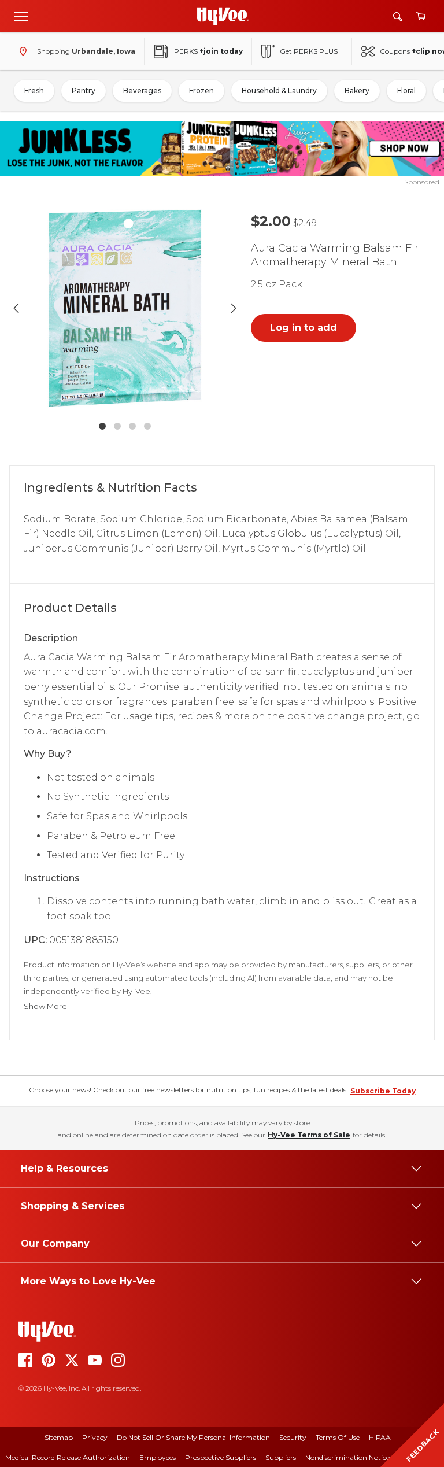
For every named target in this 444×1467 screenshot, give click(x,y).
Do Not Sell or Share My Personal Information (193, 1437)
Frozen (201, 90)
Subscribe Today (383, 1091)
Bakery (357, 90)
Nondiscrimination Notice (347, 1457)
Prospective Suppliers (220, 1457)
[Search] (397, 16)
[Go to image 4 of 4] (147, 426)
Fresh (34, 90)
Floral (406, 90)
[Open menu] (21, 16)
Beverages (142, 90)
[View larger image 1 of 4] (125, 308)
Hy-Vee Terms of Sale (309, 1134)
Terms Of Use (338, 1437)
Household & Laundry (279, 90)
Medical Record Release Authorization (67, 1457)
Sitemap (59, 1437)
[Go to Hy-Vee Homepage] (223, 16)
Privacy (95, 1437)
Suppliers (280, 1457)
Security (292, 1437)
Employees (157, 1457)
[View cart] (421, 16)
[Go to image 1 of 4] (102, 426)
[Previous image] (16, 308)
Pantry (83, 90)
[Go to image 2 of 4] (117, 426)
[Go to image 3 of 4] (132, 426)
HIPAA (380, 1437)
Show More (45, 1006)
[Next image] (233, 308)
